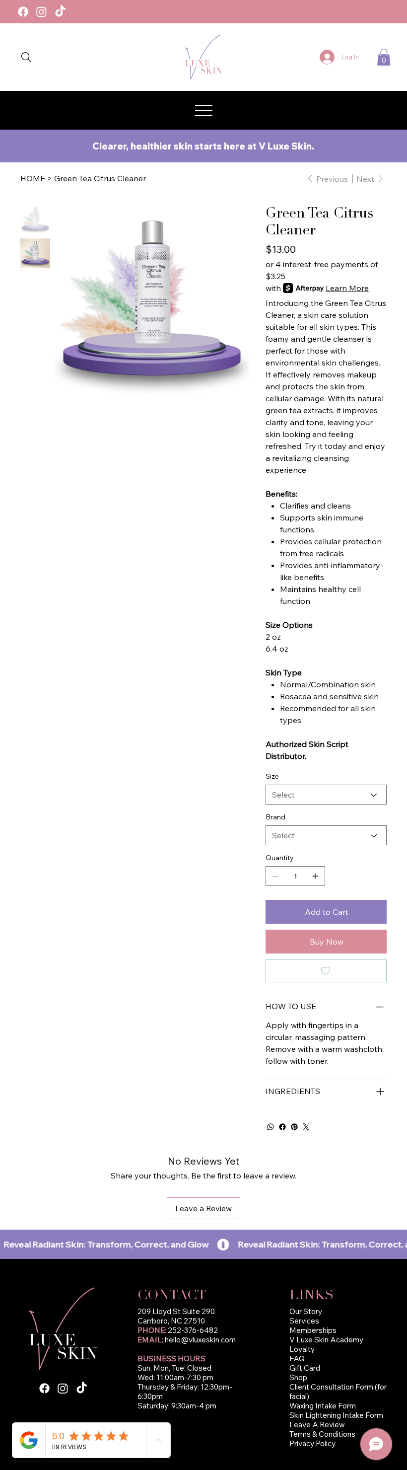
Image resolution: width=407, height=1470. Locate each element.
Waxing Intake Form (323, 1405)
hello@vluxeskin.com (200, 1339)
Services (304, 1320)
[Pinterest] (294, 1127)
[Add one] (315, 876)
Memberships (313, 1330)
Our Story (305, 1311)
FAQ (297, 1358)
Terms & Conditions (322, 1434)
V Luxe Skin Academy (326, 1339)
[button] (384, 57)
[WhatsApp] (270, 1127)
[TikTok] (60, 11)
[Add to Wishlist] (326, 970)
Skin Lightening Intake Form (336, 1415)
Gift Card (304, 1368)
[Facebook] (23, 11)
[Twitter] (306, 1127)
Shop (298, 1377)
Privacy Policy (312, 1443)
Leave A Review (317, 1424)
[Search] (26, 57)
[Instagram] (41, 11)
